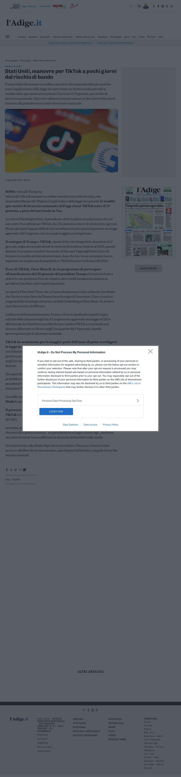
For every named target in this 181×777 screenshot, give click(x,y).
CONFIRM (56, 411)
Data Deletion (70, 424)
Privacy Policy (110, 424)
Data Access (90, 424)
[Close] (151, 352)
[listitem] (90, 400)
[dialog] (90, 388)
